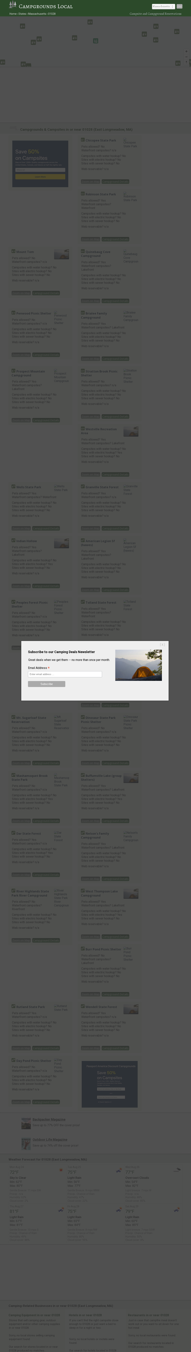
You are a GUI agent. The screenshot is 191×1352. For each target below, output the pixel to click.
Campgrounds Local (46, 6)
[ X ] (162, 645)
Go (179, 6)
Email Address (39, 668)
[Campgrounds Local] (14, 6)
